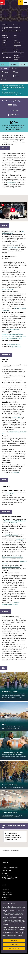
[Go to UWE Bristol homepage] (2, 24)
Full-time (6, 486)
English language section (12, 329)
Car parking (5, 897)
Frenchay (16, 49)
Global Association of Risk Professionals (15, 521)
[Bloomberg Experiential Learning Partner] (13, 105)
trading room (11, 182)
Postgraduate (17, 42)
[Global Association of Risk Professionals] (13, 115)
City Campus (5, 890)
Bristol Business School (12, 535)
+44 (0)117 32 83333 (15, 346)
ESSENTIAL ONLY (14, 944)
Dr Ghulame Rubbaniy (16, 58)
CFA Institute (14, 522)
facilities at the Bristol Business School (12, 557)
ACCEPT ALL (14, 940)
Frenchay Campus (7, 892)
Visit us (4, 899)
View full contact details (8, 878)
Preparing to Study (13, 247)
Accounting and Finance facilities (11, 567)
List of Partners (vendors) (8, 937)
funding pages (10, 493)
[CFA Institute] (13, 110)
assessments (15, 472)
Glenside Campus (7, 894)
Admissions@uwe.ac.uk (13, 344)
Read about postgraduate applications (12, 334)
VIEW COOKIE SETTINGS (14, 948)
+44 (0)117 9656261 (13, 877)
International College (7, 289)
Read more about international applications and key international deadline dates (14, 337)
